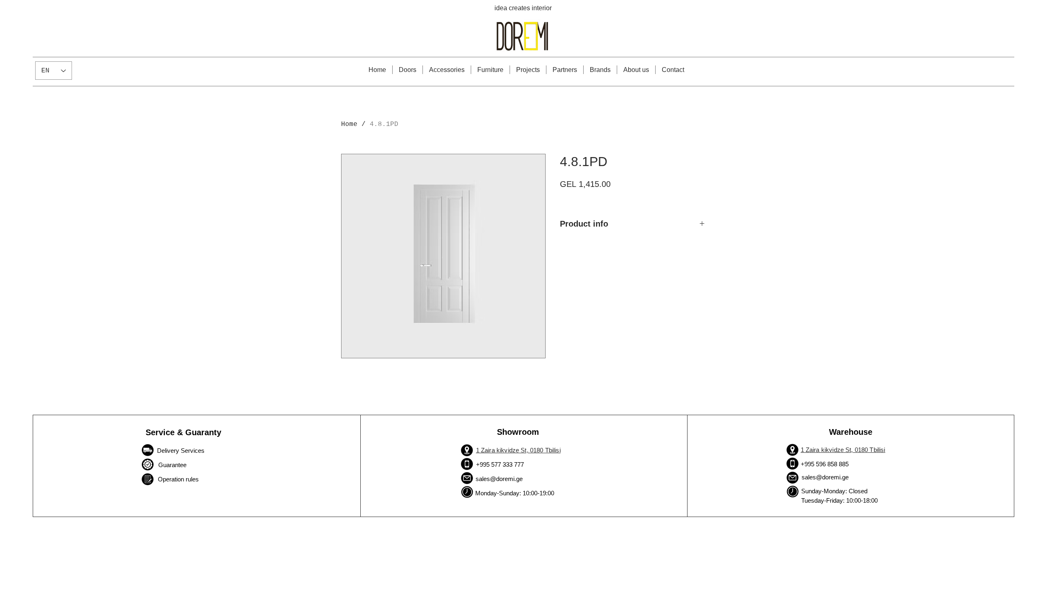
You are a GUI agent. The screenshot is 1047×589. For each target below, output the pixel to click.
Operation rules (178, 479)
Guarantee (171, 464)
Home (349, 124)
